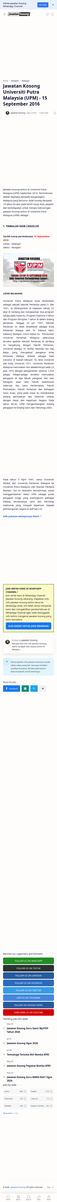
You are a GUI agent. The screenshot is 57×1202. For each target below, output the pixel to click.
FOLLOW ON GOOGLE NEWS (28, 1005)
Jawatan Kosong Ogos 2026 (22, 1043)
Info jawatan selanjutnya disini (21, 516)
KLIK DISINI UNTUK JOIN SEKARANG (28, 625)
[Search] (52, 14)
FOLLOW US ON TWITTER (28, 990)
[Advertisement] (28, 49)
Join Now (43, 5)
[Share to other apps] (43, 688)
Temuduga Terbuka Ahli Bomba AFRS (28, 1054)
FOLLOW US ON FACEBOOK (28, 982)
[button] (47, 14)
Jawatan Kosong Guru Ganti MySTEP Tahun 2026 (27, 1030)
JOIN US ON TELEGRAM (28, 997)
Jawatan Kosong (18, 1187)
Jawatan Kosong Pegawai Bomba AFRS (29, 1065)
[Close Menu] (53, 4)
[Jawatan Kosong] (28, 270)
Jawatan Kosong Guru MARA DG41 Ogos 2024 (29, 1079)
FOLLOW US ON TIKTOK (29, 968)
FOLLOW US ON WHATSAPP (28, 960)
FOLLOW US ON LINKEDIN (28, 975)
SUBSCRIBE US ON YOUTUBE (28, 1012)
